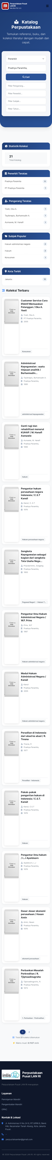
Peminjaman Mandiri (11, 1099)
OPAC (4, 1109)
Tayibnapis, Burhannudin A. (17, 215)
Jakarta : (9, 279)
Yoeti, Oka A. (11, 209)
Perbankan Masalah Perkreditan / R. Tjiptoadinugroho (32, 973)
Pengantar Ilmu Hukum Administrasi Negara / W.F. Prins (34, 617)
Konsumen (10, 257)
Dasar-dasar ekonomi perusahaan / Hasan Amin (33, 914)
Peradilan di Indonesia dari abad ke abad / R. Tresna (33, 736)
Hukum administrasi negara (17, 244)
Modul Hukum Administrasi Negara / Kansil (33, 676)
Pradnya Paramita (13, 181)
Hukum (8, 251)
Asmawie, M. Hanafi (14, 222)
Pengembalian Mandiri (12, 1104)
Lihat (13, 326)
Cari (27, 77)
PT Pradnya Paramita (14, 188)
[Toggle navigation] (47, 6)
